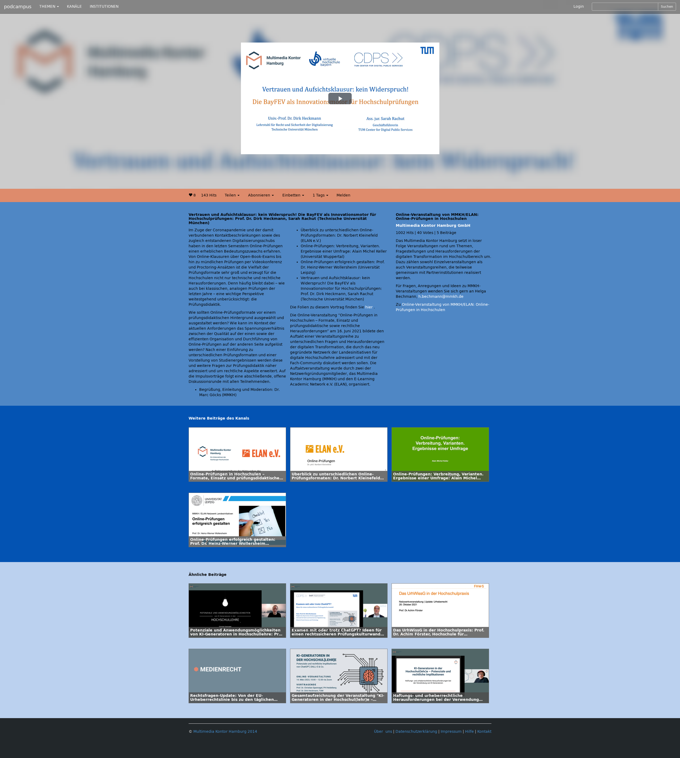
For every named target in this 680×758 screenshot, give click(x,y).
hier (369, 307)
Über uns (383, 731)
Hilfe (469, 731)
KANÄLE (74, 6)
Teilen (231, 195)
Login (578, 6)
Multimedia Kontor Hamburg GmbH (433, 225)
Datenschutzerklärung (416, 731)
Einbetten (291, 195)
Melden (343, 195)
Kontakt (484, 731)
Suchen (667, 7)
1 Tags (319, 195)
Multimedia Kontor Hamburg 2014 (225, 731)
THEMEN (47, 6)
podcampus (17, 7)
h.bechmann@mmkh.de (441, 296)
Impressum (451, 731)
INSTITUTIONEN (104, 6)
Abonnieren (259, 195)
